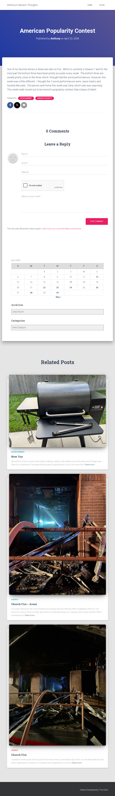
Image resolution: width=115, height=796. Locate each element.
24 (71, 287)
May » (58, 297)
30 (57, 293)
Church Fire (19, 754)
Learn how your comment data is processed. (61, 229)
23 (57, 287)
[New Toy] (57, 411)
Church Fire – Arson (24, 604)
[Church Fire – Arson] (57, 534)
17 (71, 282)
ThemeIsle (103, 790)
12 (97, 277)
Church (14, 600)
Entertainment (26, 98)
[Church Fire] (57, 685)
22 (44, 287)
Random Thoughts (44, 98)
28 (31, 293)
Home (90, 5)
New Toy (17, 456)
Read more (90, 464)
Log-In (101, 5)
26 (97, 287)
